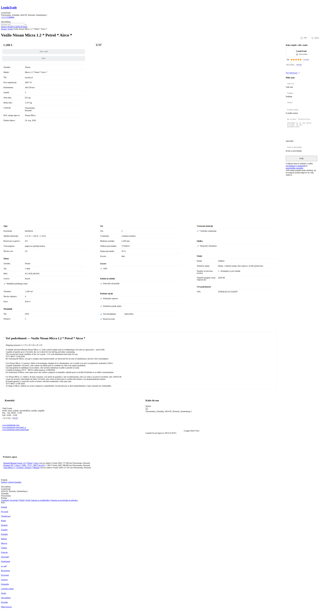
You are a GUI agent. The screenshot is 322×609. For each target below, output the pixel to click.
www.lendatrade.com (10, 425)
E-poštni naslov (292, 113)
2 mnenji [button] (306, 59)
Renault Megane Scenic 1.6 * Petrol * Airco (21, 463)
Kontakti (17, 482)
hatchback (29, 77)
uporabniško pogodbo (294, 168)
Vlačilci (22, 500)
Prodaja (4, 482)
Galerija (11, 482)
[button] (211, 422)
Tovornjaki (13, 500)
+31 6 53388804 (7, 17)
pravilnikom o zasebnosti (296, 166)
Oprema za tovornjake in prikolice (64, 500)
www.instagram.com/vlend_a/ (14, 427)
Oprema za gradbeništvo (40, 500)
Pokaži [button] (299, 65)
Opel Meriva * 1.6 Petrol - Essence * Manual (21, 468)
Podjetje (289, 96)
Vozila (27, 500)
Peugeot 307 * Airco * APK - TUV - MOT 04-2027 (24, 465)
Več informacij (291, 73)
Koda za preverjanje (294, 151)
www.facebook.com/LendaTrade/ (15, 430)
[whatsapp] (287, 68)
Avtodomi (5, 500)
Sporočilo (289, 141)
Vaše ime (289, 87)
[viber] (290, 68)
